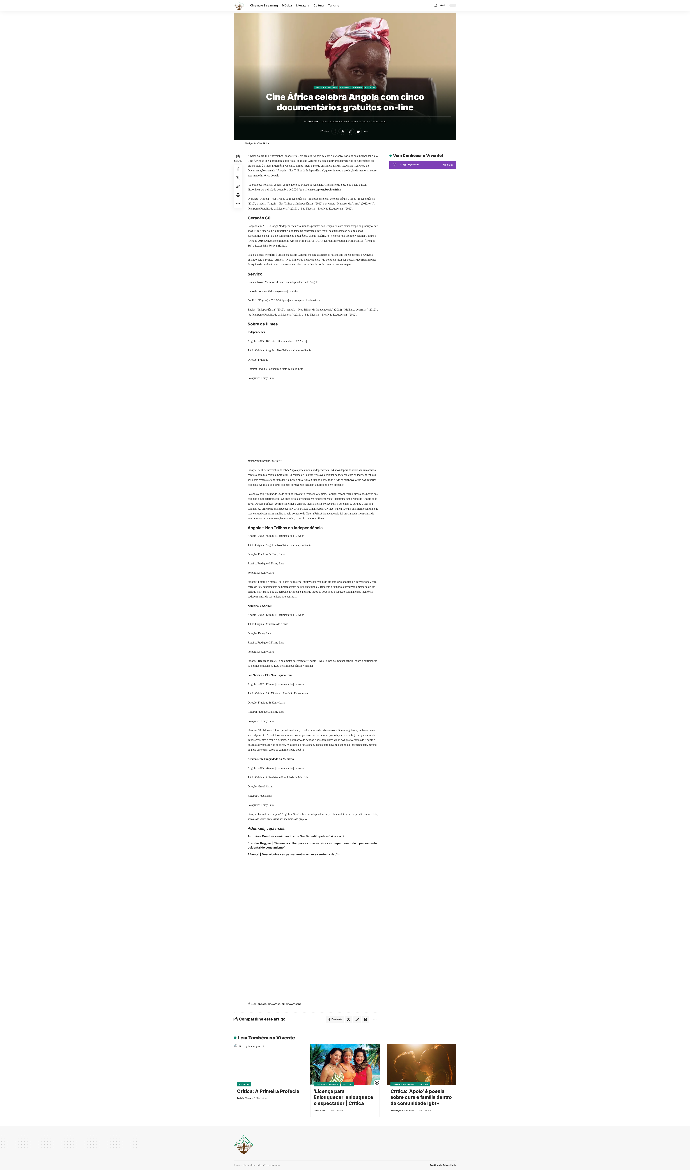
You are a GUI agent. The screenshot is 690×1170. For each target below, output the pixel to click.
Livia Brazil (320, 1110)
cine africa (274, 1003)
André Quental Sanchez (402, 1110)
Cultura (345, 87)
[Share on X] (342, 131)
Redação (313, 121)
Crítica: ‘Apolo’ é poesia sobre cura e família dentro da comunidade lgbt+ (421, 1097)
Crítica (347, 1084)
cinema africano (292, 1003)
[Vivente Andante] (239, 5)
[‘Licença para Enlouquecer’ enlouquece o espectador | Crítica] (345, 1064)
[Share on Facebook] (335, 131)
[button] (435, 5)
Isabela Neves (244, 1098)
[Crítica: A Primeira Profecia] (268, 1064)
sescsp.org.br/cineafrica (326, 189)
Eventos (357, 87)
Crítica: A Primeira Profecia (268, 1091)
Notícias (370, 87)
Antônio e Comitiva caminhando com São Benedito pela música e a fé (296, 836)
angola (262, 1003)
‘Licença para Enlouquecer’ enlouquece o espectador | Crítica (343, 1097)
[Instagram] (422, 165)
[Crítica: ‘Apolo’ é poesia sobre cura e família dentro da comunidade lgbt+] (421, 1064)
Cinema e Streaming (326, 87)
